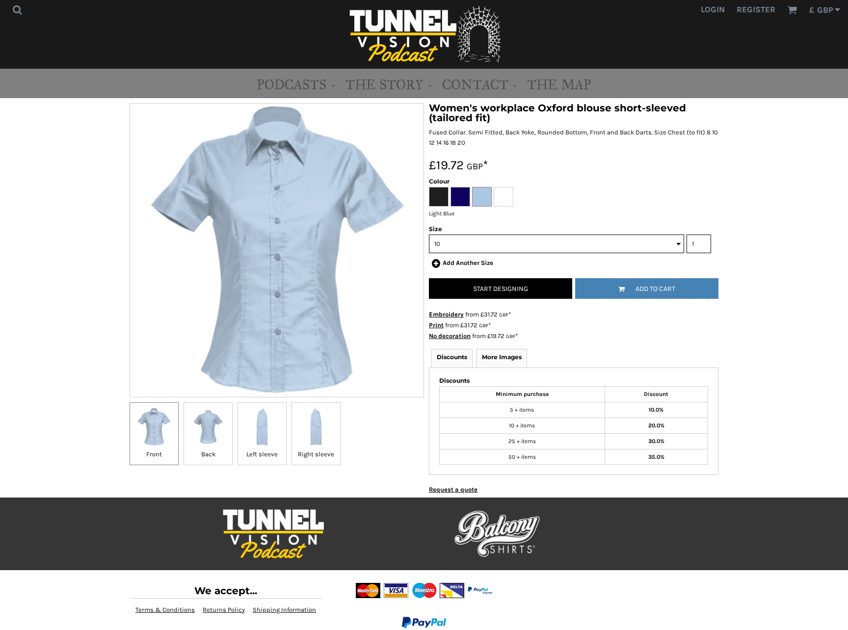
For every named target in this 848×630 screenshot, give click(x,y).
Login (713, 9)
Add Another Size (468, 262)
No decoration (450, 336)
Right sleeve (316, 454)
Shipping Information (284, 609)
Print (436, 325)
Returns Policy (224, 609)
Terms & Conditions (165, 609)
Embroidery (446, 314)
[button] (17, 10)
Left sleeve (262, 454)
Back (208, 454)
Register (756, 9)
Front (154, 454)
